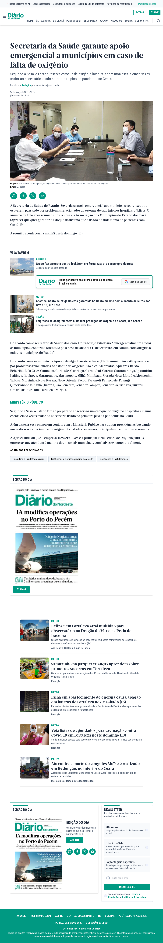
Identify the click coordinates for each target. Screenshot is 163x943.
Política (41, 259)
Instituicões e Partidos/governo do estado (72, 459)
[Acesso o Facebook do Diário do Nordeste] (77, 851)
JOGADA (103, 20)
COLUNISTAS (142, 20)
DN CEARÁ (58, 20)
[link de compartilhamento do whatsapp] (13, 195)
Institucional (106, 915)
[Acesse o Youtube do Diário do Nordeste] (92, 851)
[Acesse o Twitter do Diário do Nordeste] (85, 851)
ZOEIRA (128, 20)
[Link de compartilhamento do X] (32, 195)
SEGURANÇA (90, 20)
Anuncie (21, 915)
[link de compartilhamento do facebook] (23, 195)
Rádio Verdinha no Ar (20, 3)
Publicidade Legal (147, 3)
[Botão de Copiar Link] (42, 195)
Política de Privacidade (134, 897)
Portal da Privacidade (68, 922)
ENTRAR (139, 12)
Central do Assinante (80, 915)
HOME (30, 20)
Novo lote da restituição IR (120, 3)
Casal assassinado (41, 3)
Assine (59, 915)
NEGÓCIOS (116, 20)
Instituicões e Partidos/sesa (114, 459)
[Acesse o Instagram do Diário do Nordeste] (69, 851)
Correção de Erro (97, 922)
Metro (40, 296)
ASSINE (155, 12)
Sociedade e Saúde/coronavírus (28, 459)
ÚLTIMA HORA (43, 20)
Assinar (21, 589)
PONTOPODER (73, 20)
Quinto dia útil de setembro (91, 3)
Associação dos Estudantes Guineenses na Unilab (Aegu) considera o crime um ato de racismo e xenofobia (93, 774)
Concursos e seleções (64, 3)
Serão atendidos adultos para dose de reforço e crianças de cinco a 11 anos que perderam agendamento (96, 741)
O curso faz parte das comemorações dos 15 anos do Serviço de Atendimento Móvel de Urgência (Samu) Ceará (95, 675)
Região (40, 316)
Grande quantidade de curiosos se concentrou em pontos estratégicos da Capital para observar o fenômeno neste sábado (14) (94, 641)
